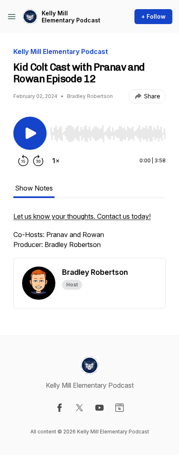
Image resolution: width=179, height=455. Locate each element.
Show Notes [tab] (34, 188)
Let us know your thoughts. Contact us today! (82, 216)
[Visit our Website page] (119, 408)
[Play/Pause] (30, 133)
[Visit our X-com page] (79, 408)
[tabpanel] (89, 234)
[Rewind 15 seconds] (23, 160)
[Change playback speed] (55, 160)
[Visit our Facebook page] (59, 408)
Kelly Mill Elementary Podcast (71, 17)
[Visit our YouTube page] (99, 408)
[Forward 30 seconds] (38, 160)
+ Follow (153, 16)
